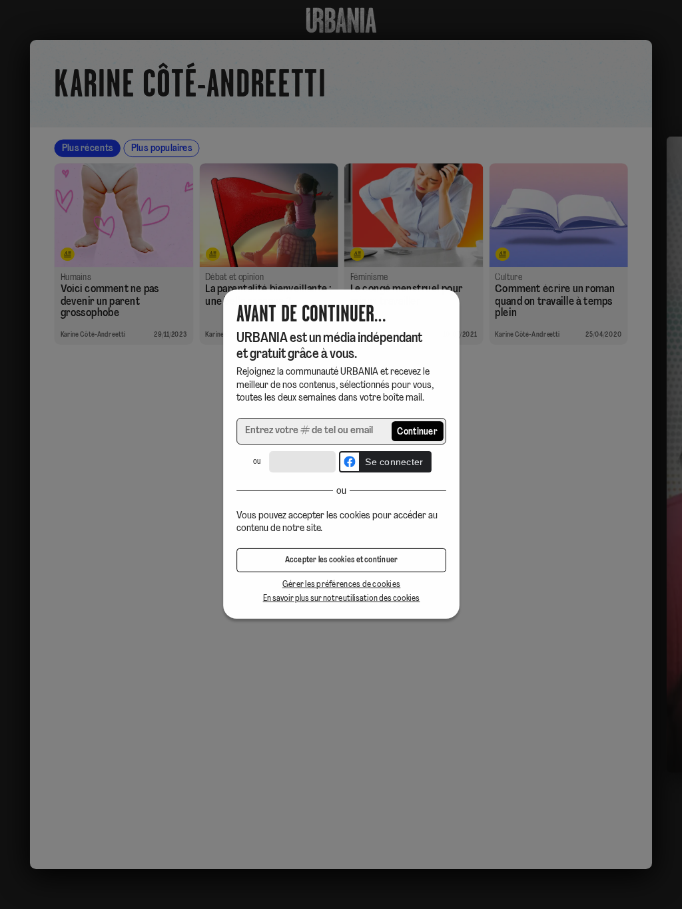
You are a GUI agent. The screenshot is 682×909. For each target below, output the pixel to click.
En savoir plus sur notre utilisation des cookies (341, 598)
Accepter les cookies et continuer (341, 561)
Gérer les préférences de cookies (341, 585)
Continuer (417, 432)
